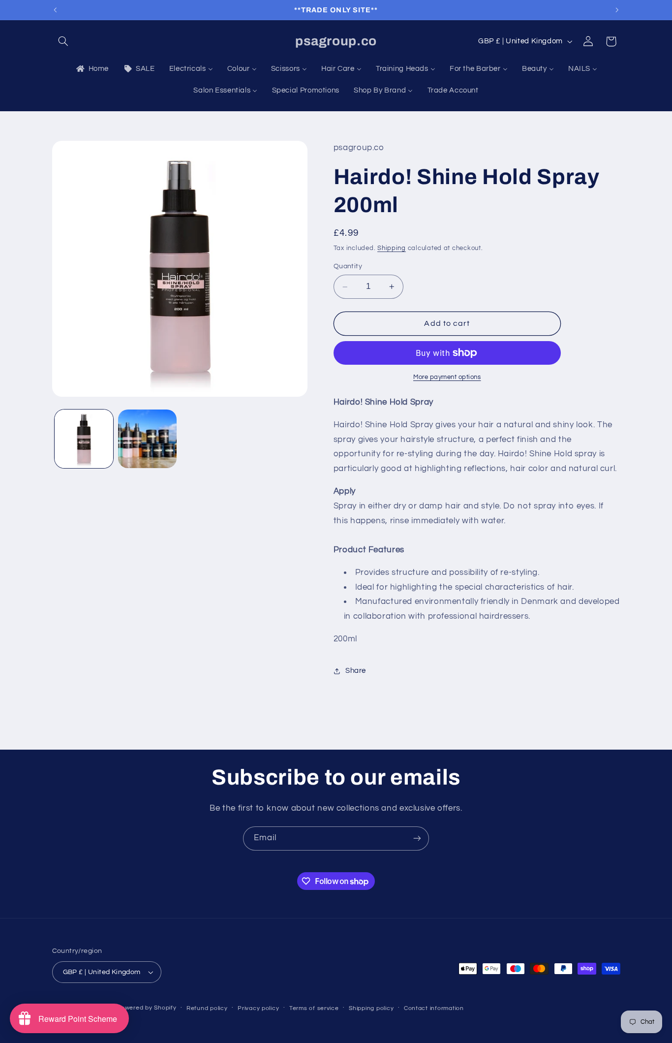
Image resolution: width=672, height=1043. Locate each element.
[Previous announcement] (55, 10)
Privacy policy (258, 1008)
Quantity (348, 266)
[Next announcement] (617, 10)
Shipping (391, 248)
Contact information (434, 1008)
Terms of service (314, 1008)
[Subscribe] (417, 838)
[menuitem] (91, 69)
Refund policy (207, 1008)
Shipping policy (371, 1008)
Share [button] (355, 671)
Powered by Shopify (146, 1008)
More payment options (447, 377)
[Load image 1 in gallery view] (84, 439)
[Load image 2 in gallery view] (147, 439)
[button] (63, 41)
